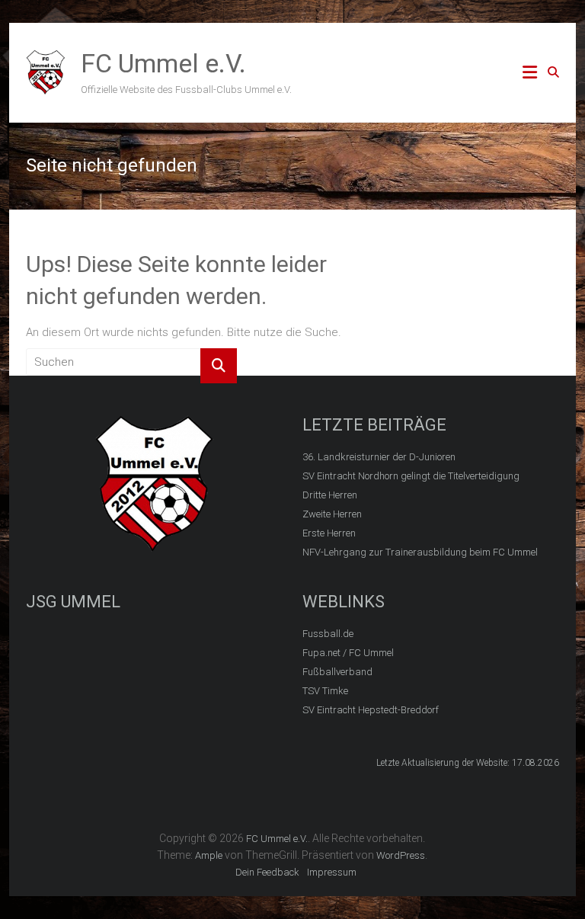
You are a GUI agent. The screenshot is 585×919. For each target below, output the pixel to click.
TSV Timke (325, 690)
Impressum (331, 872)
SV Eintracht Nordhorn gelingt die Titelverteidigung (410, 476)
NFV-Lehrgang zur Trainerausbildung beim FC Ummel (420, 552)
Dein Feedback (267, 872)
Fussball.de (327, 633)
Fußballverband (337, 671)
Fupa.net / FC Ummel (348, 652)
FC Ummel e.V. (163, 63)
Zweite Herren (332, 514)
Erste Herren (329, 533)
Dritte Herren (329, 495)
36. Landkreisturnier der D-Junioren (379, 457)
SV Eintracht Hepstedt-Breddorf (370, 710)
